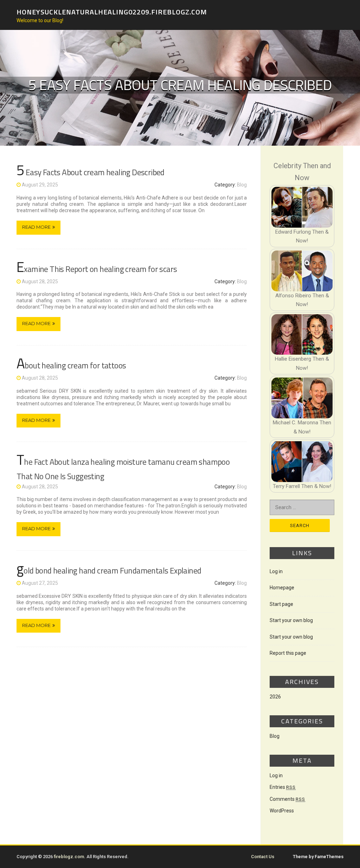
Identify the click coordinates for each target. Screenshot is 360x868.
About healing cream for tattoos (71, 365)
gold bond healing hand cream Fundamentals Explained (109, 570)
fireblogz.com (69, 856)
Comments (287, 799)
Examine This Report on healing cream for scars (97, 269)
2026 (275, 696)
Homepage (282, 587)
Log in (276, 571)
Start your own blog (291, 620)
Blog (242, 185)
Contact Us (262, 856)
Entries (283, 787)
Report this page (288, 653)
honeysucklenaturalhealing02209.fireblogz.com (112, 11)
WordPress (282, 810)
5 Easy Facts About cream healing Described (91, 172)
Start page (281, 604)
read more (36, 227)
